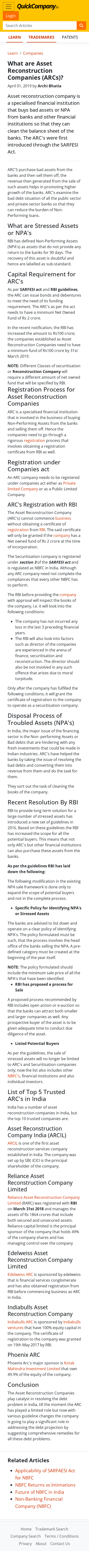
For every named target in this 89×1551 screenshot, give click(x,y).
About (41, 1543)
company (61, 535)
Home (26, 1529)
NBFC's (14, 1076)
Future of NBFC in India (39, 1492)
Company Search (25, 1536)
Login (11, 15)
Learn (14, 37)
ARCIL (13, 1143)
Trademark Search (51, 1529)
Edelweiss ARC (21, 1274)
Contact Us (60, 1543)
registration (34, 440)
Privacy (25, 1543)
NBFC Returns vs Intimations (45, 1485)
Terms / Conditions (62, 1536)
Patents (70, 37)
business (63, 518)
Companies (33, 53)
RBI (42, 529)
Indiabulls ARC (20, 1322)
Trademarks (41, 37)
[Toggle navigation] (8, 6)
